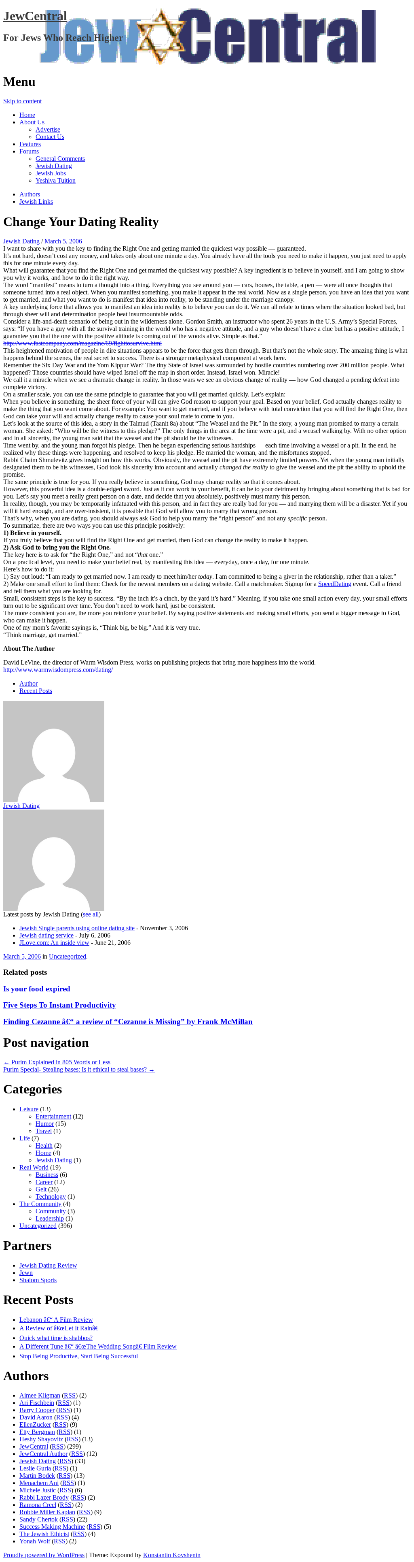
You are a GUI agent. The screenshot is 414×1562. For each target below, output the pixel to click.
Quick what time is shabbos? (56, 1337)
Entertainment (53, 1116)
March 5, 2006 (63, 241)
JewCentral (35, 16)
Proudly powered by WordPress (43, 1554)
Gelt (41, 1189)
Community (51, 1211)
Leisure (28, 1109)
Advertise (48, 129)
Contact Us (50, 136)
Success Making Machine (52, 1526)
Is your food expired (36, 989)
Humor (45, 1123)
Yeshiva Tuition (56, 180)
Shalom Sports (38, 1279)
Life (24, 1138)
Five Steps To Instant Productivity (59, 1005)
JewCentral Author (43, 1453)
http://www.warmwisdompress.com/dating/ (58, 669)
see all (91, 914)
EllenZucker (35, 1424)
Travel (44, 1130)
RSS (70, 1395)
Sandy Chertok (38, 1519)
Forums (29, 151)
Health (44, 1145)
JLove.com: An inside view (54, 942)
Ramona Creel (37, 1504)
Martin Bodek (37, 1475)
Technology (51, 1196)
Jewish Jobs (51, 173)
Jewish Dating (54, 165)
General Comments (60, 158)
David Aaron (36, 1417)
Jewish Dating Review (48, 1265)
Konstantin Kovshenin (172, 1554)
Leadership (50, 1218)
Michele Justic (37, 1490)
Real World (34, 1167)
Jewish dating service (46, 935)
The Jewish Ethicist (44, 1533)
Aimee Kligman (39, 1395)
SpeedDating (334, 583)
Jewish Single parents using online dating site (77, 928)
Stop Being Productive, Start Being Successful (78, 1356)
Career (44, 1181)
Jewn (26, 1272)
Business (47, 1174)
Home (27, 114)
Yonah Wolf (34, 1541)
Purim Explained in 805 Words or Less (56, 1062)
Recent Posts (35, 690)
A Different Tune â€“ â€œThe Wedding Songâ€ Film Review (98, 1346)
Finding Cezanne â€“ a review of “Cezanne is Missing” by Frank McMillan (128, 1021)
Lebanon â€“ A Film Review (56, 1319)
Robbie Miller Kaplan (47, 1512)
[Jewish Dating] (54, 751)
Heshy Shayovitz (41, 1439)
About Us (31, 122)
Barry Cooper (37, 1409)
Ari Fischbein (36, 1402)
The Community (40, 1203)
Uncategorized (67, 956)
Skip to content (22, 101)
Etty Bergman (37, 1431)
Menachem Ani (39, 1482)
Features (30, 144)
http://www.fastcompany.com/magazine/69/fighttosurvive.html (82, 343)
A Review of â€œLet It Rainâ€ (58, 1328)
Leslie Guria (35, 1468)
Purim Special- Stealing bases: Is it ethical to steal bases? (79, 1069)
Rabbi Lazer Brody (44, 1497)
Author (28, 683)
